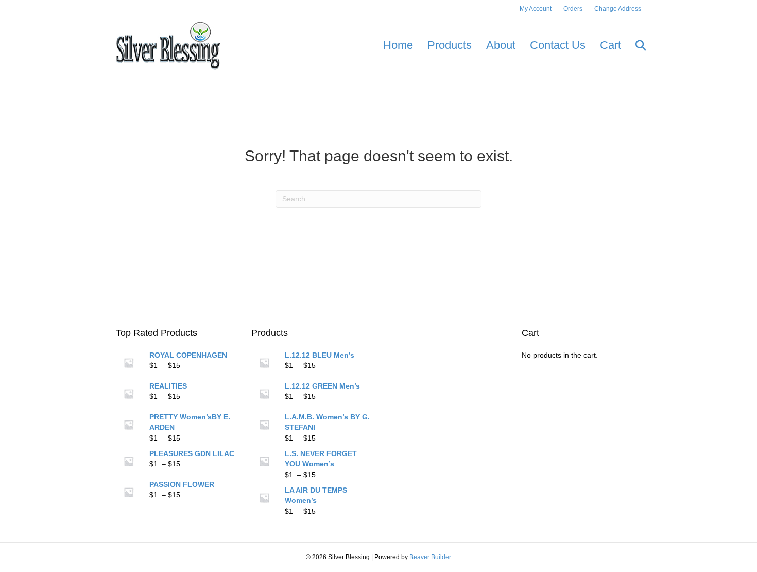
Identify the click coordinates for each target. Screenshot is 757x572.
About (500, 45)
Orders (572, 8)
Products (449, 45)
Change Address (617, 8)
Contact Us (558, 45)
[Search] (634, 45)
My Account (536, 8)
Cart (610, 45)
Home (398, 45)
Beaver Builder (430, 557)
